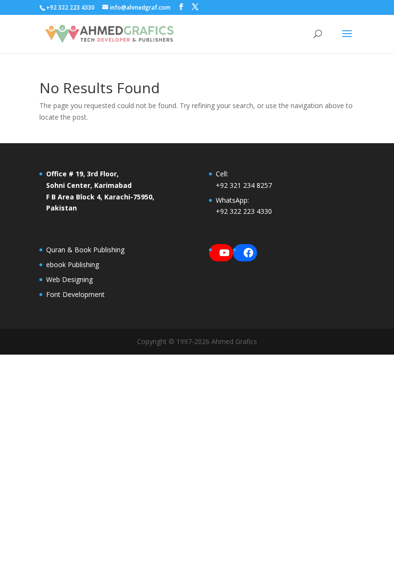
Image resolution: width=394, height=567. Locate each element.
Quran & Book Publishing (85, 249)
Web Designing (69, 279)
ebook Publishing (72, 264)
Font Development (75, 294)
